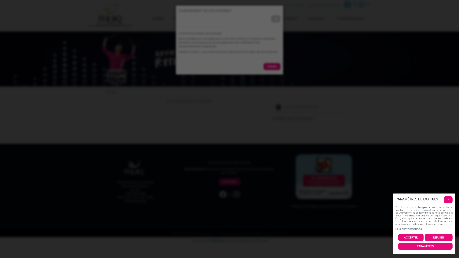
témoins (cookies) (421, 210)
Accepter (411, 237)
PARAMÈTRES (425, 246)
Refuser (438, 237)
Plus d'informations (409, 229)
